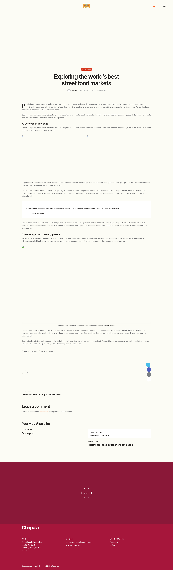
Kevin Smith (110, 325)
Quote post (28, 433)
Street (43, 351)
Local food (86, 69)
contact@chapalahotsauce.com (78, 542)
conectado (44, 411)
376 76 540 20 (72, 545)
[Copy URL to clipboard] (149, 379)
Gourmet (33, 351)
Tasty (51, 351)
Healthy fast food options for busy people (110, 444)
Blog (25, 351)
